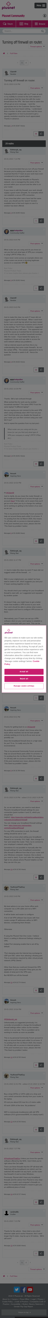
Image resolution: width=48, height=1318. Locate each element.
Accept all (24, 672)
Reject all (24, 679)
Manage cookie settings (24, 686)
